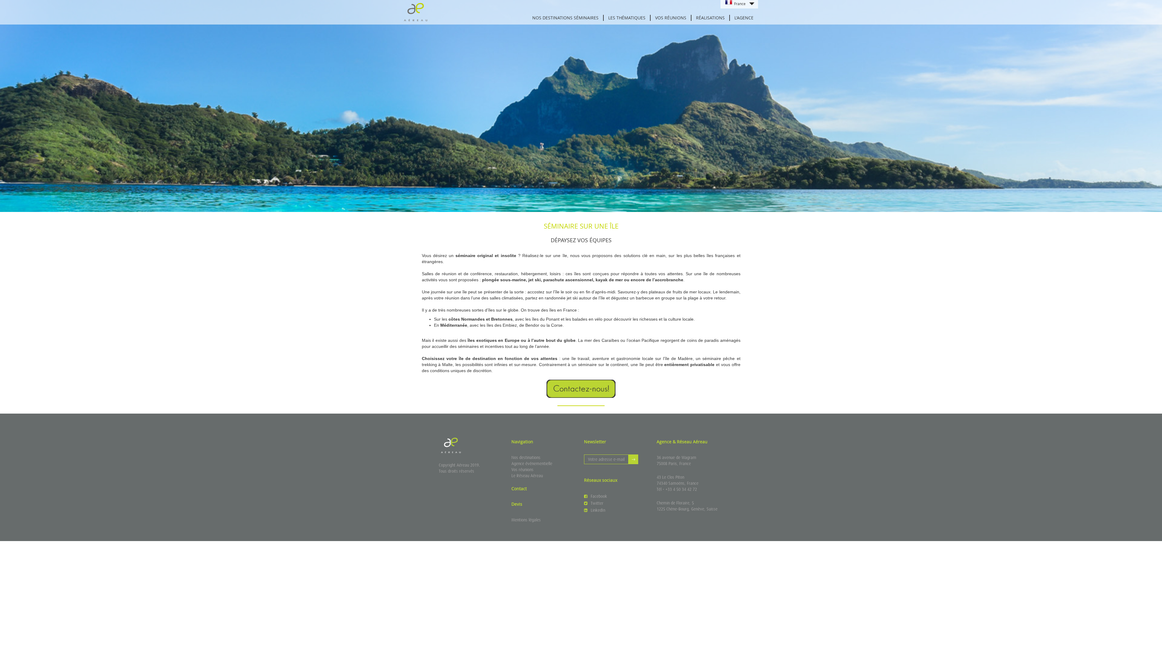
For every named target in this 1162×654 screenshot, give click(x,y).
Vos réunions (522, 469)
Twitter (597, 503)
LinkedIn (598, 510)
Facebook (599, 496)
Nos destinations (525, 457)
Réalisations (710, 18)
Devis (516, 504)
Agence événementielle (531, 463)
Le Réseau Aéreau (527, 475)
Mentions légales (526, 519)
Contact (519, 488)
